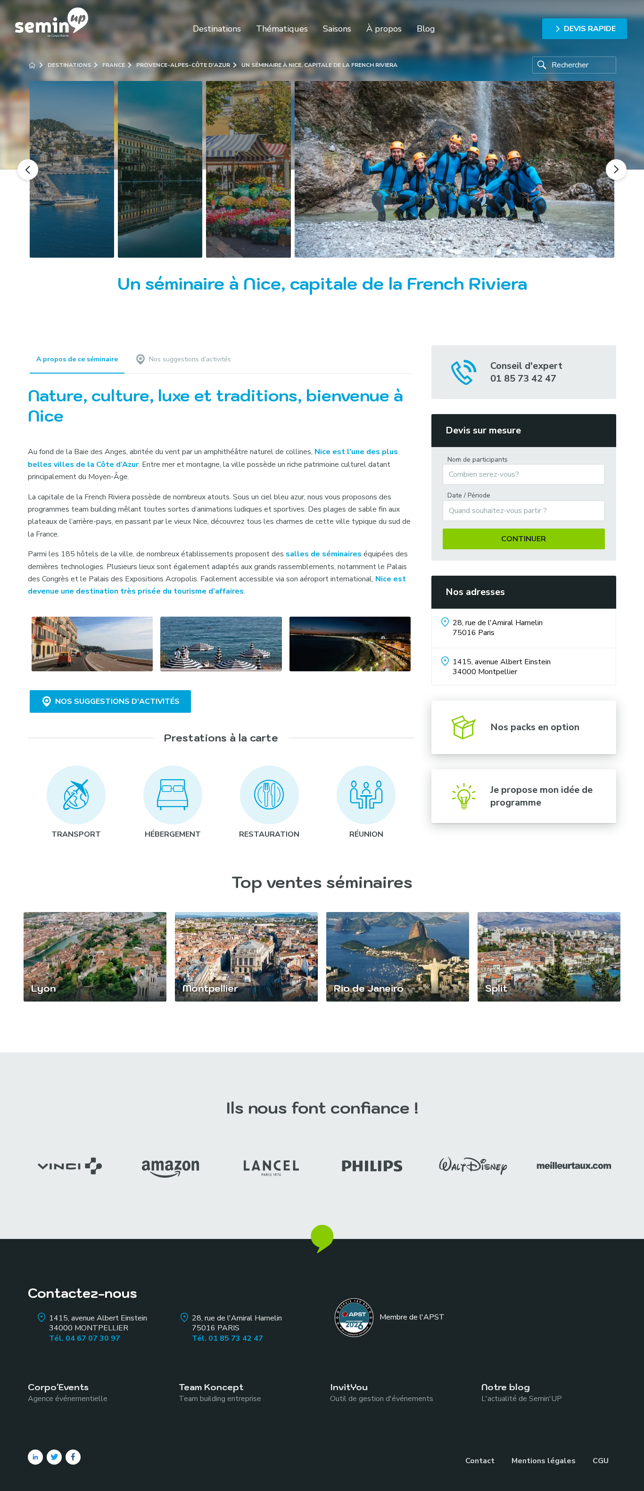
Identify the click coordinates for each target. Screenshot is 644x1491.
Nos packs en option (534, 727)
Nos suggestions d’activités (190, 359)
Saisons (337, 28)
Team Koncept (220, 1392)
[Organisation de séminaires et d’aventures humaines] (51, 28)
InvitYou (381, 1392)
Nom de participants (477, 459)
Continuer (523, 539)
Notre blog (521, 1392)
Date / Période (468, 495)
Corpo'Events (67, 1392)
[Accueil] (32, 65)
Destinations (217, 28)
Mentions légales (544, 1461)
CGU (601, 1461)
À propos (384, 28)
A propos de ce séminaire (77, 359)
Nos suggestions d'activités (117, 701)
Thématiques (282, 28)
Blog (426, 28)
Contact (480, 1461)
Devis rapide (590, 29)
